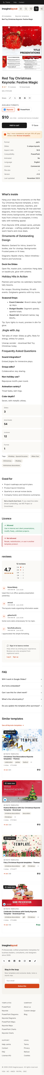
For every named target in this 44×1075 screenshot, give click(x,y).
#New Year (35, 456)
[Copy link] (10, 98)
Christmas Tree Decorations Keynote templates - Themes (18, 758)
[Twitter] (4, 961)
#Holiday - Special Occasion (18, 456)
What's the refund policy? (13, 699)
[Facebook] (9, 961)
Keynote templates (22, 16)
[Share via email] (30, 98)
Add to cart (14, 125)
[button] (22, 48)
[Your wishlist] (31, 8)
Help (15, 2)
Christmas (8, 817)
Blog (25, 1014)
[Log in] (41, 8)
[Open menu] (20, 8)
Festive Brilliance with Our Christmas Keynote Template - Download (22, 809)
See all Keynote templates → (13, 725)
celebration (8, 762)
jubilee (17, 762)
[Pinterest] (19, 961)
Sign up (15, 657)
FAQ (3, 1052)
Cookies (27, 1055)
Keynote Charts (8, 1033)
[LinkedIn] (14, 961)
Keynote (5, 1011)
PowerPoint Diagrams (10, 1014)
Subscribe (22, 986)
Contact (21, 2)
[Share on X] (15, 98)
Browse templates (23, 136)
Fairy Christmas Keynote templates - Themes (22, 862)
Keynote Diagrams (9, 1018)
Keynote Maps (7, 1026)
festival (25, 762)
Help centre (6, 1044)
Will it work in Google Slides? (14, 679)
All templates (6, 16)
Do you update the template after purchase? (21, 706)
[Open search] (26, 8)
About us (27, 1007)
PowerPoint (24, 110)
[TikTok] (35, 961)
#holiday (18, 461)
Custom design (29, 1011)
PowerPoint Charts (9, 1029)
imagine (9, 8)
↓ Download (22, 930)
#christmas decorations (11, 465)
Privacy (27, 1048)
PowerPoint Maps (8, 1022)
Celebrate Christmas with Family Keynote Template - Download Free (20, 913)
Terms (26, 1044)
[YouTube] (30, 961)
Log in (9, 657)
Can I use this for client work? (14, 692)
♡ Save (35, 125)
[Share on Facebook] (25, 98)
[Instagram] (25, 961)
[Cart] (36, 8)
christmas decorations (12, 813)
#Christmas (7, 461)
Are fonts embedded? (11, 686)
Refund (26, 1052)
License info (6, 1055)
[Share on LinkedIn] (20, 98)
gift (24, 866)
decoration (26, 813)
